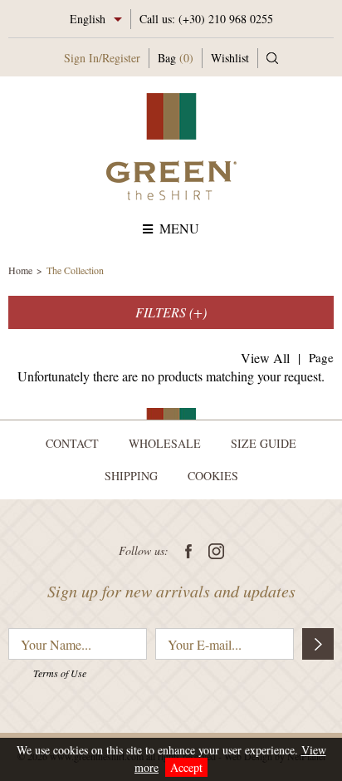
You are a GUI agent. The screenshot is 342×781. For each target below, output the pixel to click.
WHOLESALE (165, 443)
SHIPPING (131, 476)
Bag (175, 58)
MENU (179, 228)
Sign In (81, 58)
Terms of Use (59, 673)
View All (265, 357)
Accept (186, 767)
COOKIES (213, 476)
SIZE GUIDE (263, 443)
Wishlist (230, 58)
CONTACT (72, 443)
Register (121, 58)
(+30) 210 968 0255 (225, 19)
